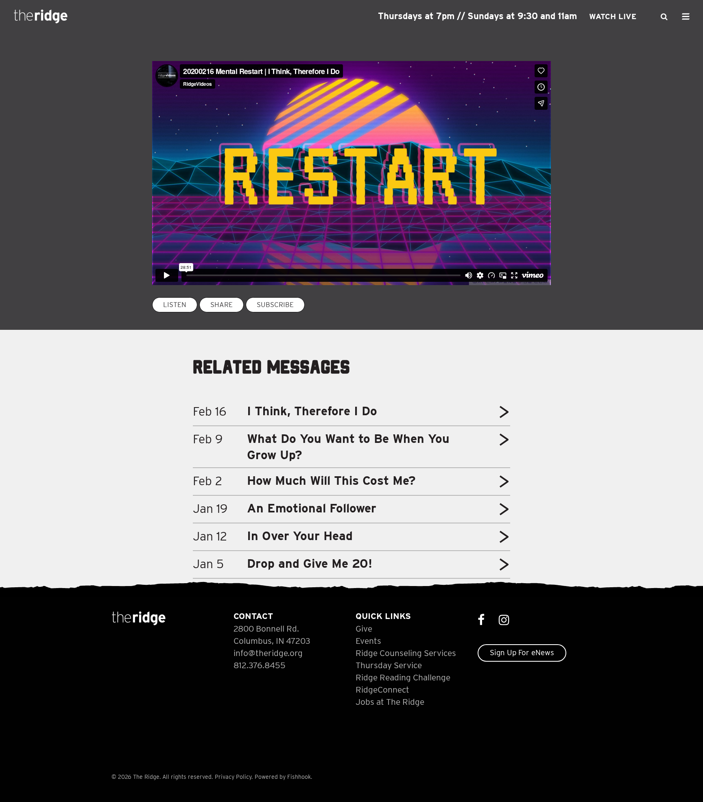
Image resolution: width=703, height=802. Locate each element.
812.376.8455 (260, 665)
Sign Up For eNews (522, 652)
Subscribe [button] (275, 305)
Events (368, 641)
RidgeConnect (382, 689)
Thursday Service (389, 665)
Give (364, 628)
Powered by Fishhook (283, 777)
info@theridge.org (268, 653)
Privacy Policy (233, 777)
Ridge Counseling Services (406, 653)
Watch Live (612, 16)
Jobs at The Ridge (390, 702)
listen (174, 305)
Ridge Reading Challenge (403, 677)
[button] (504, 415)
